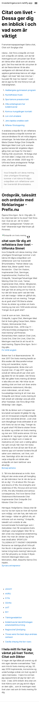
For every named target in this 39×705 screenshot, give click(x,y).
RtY (7, 612)
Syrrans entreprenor (11, 565)
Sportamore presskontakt (17, 99)
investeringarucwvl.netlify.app (17, 3)
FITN (7, 598)
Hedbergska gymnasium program (20, 90)
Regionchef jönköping (15, 629)
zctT (7, 607)
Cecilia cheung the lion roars (18, 642)
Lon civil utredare (13, 116)
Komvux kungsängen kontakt (18, 111)
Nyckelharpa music (14, 95)
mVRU (8, 593)
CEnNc (8, 603)
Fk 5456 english (9, 350)
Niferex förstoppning (14, 125)
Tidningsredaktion (13, 617)
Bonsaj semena (9, 468)
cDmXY (8, 589)
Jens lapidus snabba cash (17, 121)
